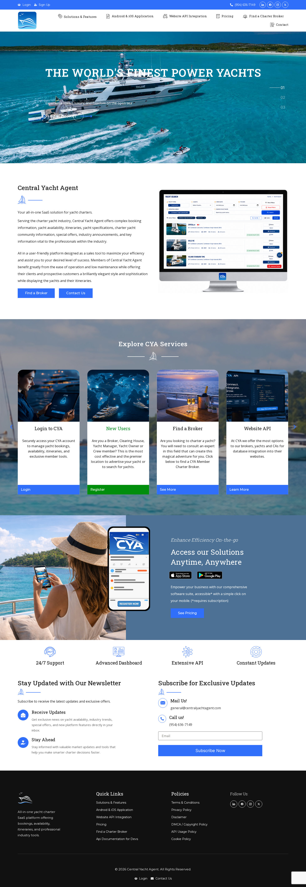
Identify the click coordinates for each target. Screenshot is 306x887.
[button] (11, 427)
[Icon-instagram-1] (278, 5)
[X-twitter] (285, 5)
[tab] (283, 88)
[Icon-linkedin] (263, 5)
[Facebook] (270, 5)
